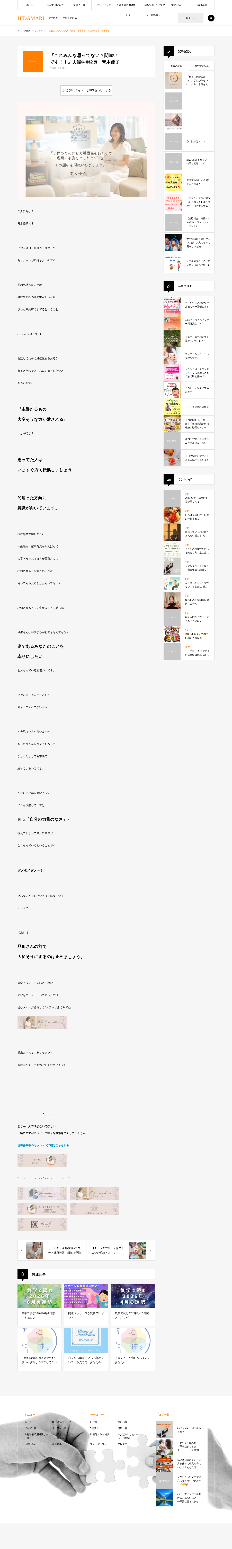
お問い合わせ (178, 5)
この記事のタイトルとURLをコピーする (86, 90)
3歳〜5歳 (122, 1422)
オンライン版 (104, 5)
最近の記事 (176, 66)
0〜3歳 (93, 1422)
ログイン (190, 18)
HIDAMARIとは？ (54, 5)
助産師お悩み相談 (99, 1434)
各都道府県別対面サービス (128, 7)
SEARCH (211, 18)
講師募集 (202, 5)
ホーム (29, 5)
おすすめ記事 (202, 66)
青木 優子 (61, 68)
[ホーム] (18, 31)
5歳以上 (94, 1428)
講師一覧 (122, 1428)
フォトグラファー (99, 1444)
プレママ (122, 1444)
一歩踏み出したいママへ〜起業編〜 (153, 7)
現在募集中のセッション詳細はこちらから (43, 1145)
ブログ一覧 (79, 5)
